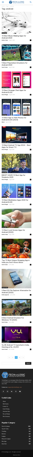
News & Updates (5, 87)
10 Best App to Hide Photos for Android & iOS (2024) (14, 119)
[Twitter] (16, 391)
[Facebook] (3, 391)
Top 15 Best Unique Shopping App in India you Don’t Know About (16, 261)
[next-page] (23, 357)
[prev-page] (9, 357)
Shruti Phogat (5, 94)
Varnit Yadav (5, 67)
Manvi (3, 122)
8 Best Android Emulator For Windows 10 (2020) (13, 319)
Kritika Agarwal (5, 294)
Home (3, 6)
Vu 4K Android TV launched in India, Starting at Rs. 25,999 (15, 346)
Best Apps (4, 33)
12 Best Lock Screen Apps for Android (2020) (13, 231)
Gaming (3, 60)
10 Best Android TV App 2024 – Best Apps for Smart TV (16, 146)
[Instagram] (7, 391)
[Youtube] (20, 391)
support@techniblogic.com (15, 387)
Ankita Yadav (5, 40)
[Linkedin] (11, 391)
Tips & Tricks (4, 287)
